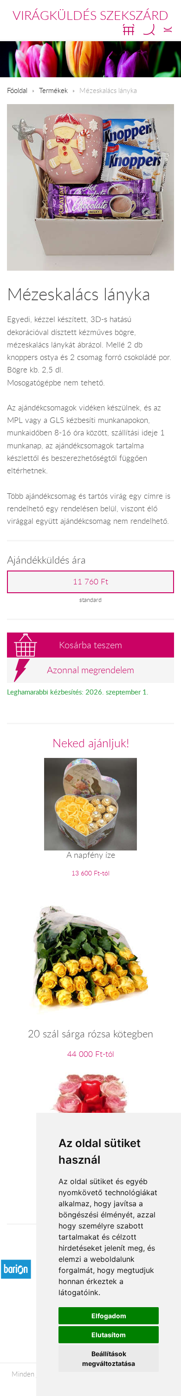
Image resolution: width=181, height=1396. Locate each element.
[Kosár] (128, 29)
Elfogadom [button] (108, 1316)
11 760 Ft (90, 582)
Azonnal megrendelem (90, 670)
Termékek (53, 90)
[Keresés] (149, 29)
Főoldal (17, 90)
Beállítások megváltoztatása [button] (108, 1358)
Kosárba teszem (90, 645)
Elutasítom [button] (108, 1335)
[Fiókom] (168, 29)
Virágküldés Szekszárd (90, 15)
